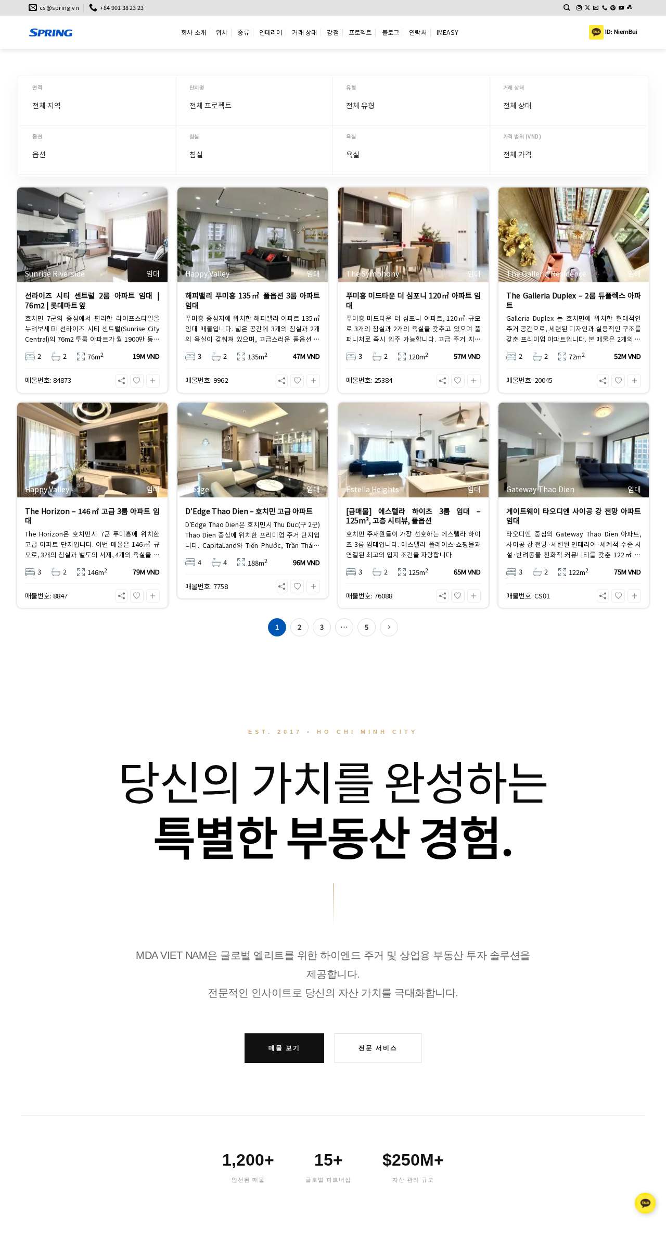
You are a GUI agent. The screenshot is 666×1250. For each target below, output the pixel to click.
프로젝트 (360, 32)
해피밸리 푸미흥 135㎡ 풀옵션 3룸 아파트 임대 (252, 300)
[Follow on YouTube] (621, 8)
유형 (351, 87)
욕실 (351, 136)
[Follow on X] (587, 8)
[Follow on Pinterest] (613, 8)
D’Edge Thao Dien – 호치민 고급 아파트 (249, 511)
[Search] (566, 7)
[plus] (153, 381)
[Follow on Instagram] (579, 8)
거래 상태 (304, 32)
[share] (121, 381)
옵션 (37, 136)
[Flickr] (629, 8)
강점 (332, 32)
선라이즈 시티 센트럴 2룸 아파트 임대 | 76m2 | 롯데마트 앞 (92, 300)
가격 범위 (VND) (522, 136)
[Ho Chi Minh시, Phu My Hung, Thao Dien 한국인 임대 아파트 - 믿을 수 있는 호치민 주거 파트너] (97, 32)
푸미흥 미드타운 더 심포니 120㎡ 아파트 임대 (413, 300)
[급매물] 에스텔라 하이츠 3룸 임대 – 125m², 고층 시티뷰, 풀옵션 (413, 515)
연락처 (418, 32)
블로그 (391, 32)
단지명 (196, 87)
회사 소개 (193, 32)
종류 (243, 32)
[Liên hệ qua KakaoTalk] (645, 1199)
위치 (221, 32)
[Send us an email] (595, 8)
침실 (194, 136)
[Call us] (604, 8)
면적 (37, 87)
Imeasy (447, 32)
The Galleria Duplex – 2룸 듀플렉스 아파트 (573, 300)
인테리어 (271, 32)
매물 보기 (284, 1048)
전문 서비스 (378, 1048)
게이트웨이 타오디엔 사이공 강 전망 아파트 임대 (573, 515)
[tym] (137, 381)
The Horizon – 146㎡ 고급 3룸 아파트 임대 (92, 515)
